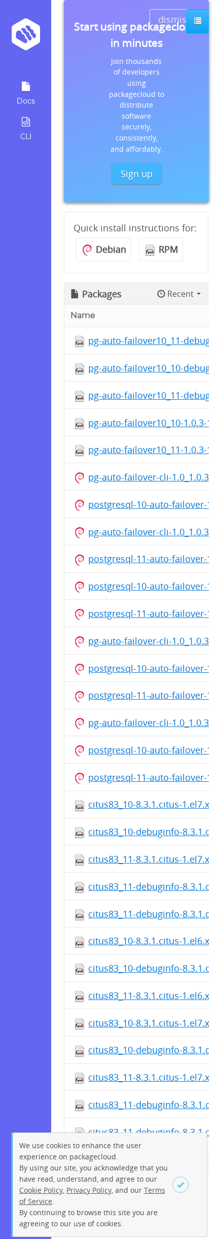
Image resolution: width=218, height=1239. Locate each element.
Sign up (137, 173)
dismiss (174, 19)
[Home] (25, 37)
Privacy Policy (89, 1190)
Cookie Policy (41, 1190)
